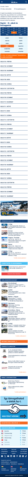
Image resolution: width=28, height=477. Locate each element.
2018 (19, 30)
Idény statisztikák (6, 9)
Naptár (7, 6)
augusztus (20, 46)
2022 (14, 32)
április (20, 40)
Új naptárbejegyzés (21, 9)
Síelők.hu (14, 2)
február (21, 38)
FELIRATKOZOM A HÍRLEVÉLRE (10, 423)
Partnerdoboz (23, 453)
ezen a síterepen (12, 55)
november (7, 51)
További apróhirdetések (20, 392)
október (21, 48)
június (20, 43)
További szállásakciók (20, 336)
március (7, 40)
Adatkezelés (14, 451)
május (7, 43)
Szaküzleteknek (13, 462)
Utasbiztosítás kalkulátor (14, 274)
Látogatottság (4, 451)
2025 (7, 34)
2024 (25, 32)
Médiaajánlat (24, 449)
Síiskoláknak (14, 464)
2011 (8, 28)
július (7, 46)
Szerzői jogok (23, 451)
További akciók (22, 372)
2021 (8, 32)
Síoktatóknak (21, 464)
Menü (2, 2)
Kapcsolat (13, 449)
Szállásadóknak (5, 462)
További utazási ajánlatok (20, 258)
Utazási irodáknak (5, 464)
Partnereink (4, 453)
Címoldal (2, 6)
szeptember (7, 48)
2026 (21, 34)
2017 (14, 30)
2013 (19, 28)
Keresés (26, 2)
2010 (3, 28)
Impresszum (4, 449)
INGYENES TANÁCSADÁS (8, 341)
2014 (25, 28)
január (7, 38)
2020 (3, 32)
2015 (3, 30)
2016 (8, 30)
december (20, 51)
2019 (25, 30)
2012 (14, 28)
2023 (19, 32)
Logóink (13, 453)
